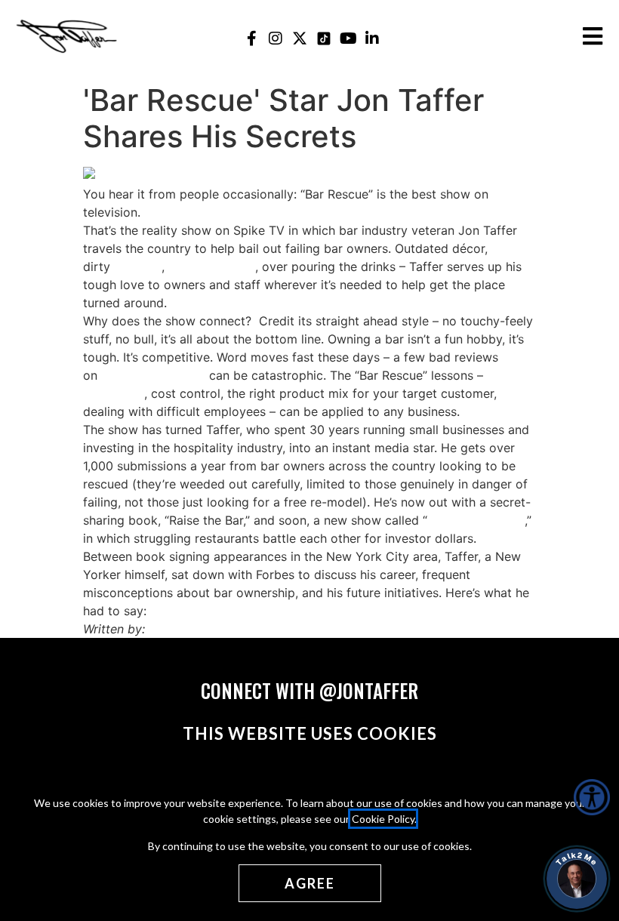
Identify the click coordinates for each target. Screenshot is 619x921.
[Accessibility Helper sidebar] (592, 797)
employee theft (211, 266)
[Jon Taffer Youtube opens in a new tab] (348, 38)
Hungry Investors (476, 520)
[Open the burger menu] (592, 36)
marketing (115, 393)
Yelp (113, 375)
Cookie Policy (383, 818)
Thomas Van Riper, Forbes (223, 628)
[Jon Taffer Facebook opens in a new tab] (251, 38)
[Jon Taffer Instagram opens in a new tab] (276, 38)
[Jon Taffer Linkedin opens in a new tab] (372, 38)
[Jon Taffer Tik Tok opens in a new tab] (324, 38)
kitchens (138, 266)
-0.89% (167, 375)
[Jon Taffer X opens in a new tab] (300, 38)
